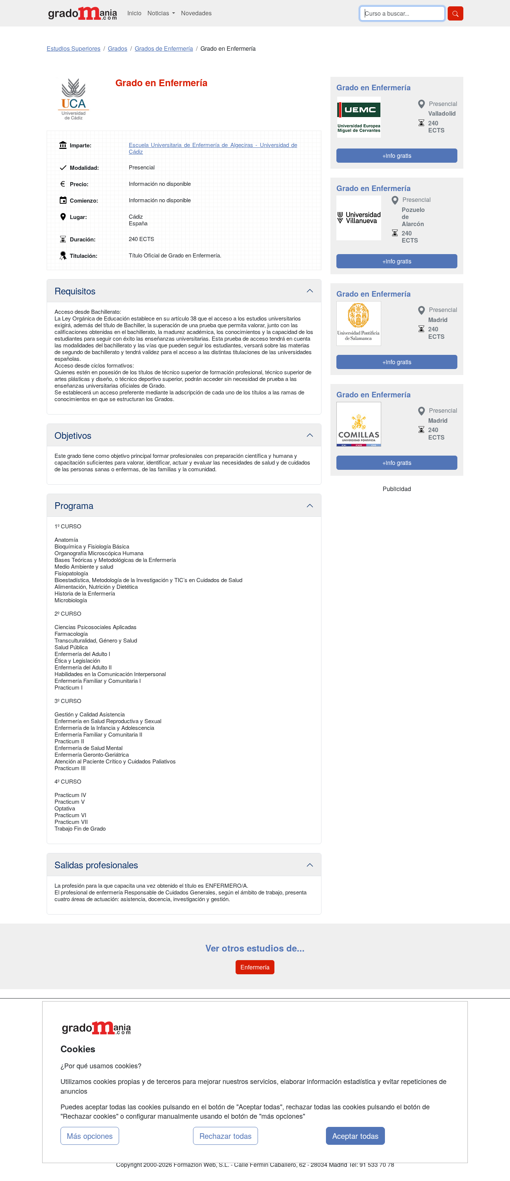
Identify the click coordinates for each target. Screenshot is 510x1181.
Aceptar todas (355, 1135)
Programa (74, 505)
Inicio (134, 13)
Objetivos (73, 434)
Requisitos (75, 290)
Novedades (196, 13)
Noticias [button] (159, 13)
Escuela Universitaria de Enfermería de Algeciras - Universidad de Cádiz (213, 148)
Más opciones (90, 1135)
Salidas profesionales (96, 864)
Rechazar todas (225, 1135)
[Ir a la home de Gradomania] (82, 13)
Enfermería (255, 967)
